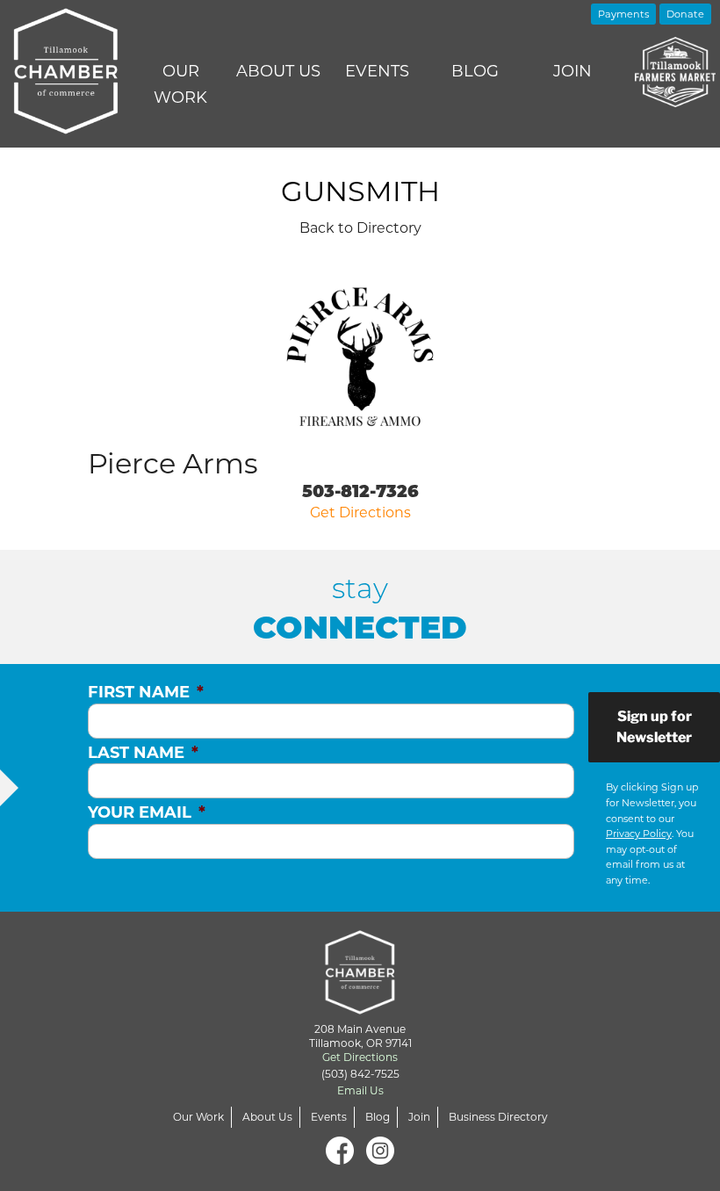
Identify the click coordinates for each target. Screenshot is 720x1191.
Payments (623, 14)
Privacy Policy (639, 833)
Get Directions (360, 512)
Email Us (360, 1090)
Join (572, 71)
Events (377, 71)
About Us (278, 71)
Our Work (180, 84)
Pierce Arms (173, 463)
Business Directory (498, 1116)
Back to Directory (360, 228)
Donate (685, 14)
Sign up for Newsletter (654, 727)
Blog (475, 71)
